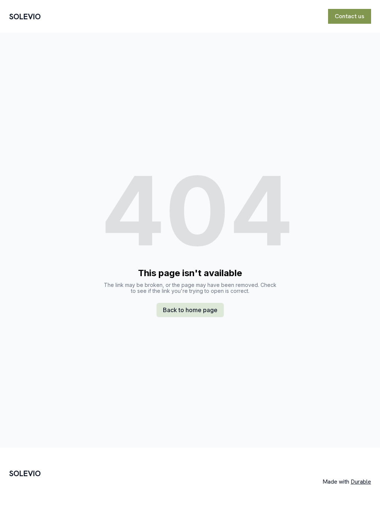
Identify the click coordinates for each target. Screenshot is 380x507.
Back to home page (190, 310)
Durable (361, 481)
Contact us (349, 16)
